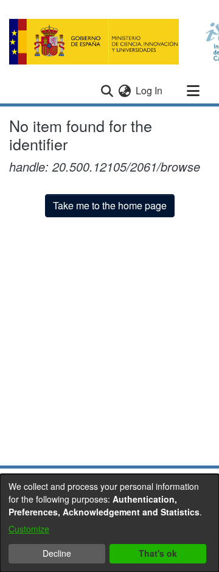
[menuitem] (124, 90)
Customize (29, 529)
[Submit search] (106, 90)
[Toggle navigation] (193, 90)
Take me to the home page (110, 205)
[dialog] (109, 523)
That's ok (158, 553)
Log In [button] (150, 90)
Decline (57, 553)
